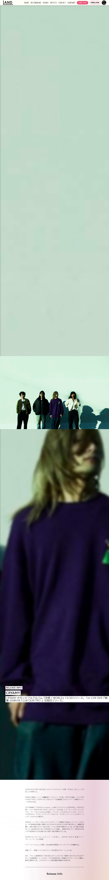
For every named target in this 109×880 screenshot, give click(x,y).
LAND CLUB (83, 2)
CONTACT (62, 2)
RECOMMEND (36, 2)
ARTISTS (53, 2)
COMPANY (71, 2)
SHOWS (46, 2)
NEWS (26, 2)
